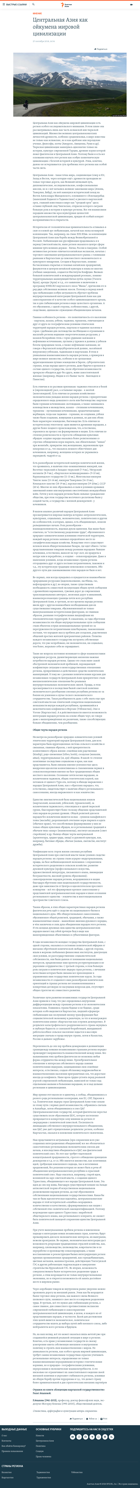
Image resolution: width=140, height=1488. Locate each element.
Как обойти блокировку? (14, 1446)
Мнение (37, 13)
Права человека (43, 1456)
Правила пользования (12, 1451)
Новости (40, 1436)
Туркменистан (44, 1478)
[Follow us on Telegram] (92, 1436)
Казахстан (7, 1472)
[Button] (100, 49)
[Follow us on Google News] (105, 1436)
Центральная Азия (45, 1441)
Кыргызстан (8, 1478)
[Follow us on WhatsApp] (98, 1436)
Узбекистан (77, 1472)
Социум (39, 1451)
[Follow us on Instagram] (79, 1436)
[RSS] (111, 1436)
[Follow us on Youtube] (72, 1436)
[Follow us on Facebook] (85, 1436)
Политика (41, 1446)
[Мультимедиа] (131, 5)
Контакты (6, 1441)
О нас (4, 1436)
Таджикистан (43, 1472)
